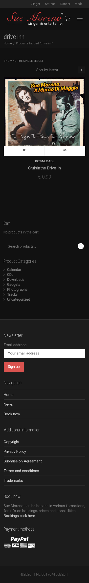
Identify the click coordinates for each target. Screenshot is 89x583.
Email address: (15, 345)
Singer (35, 4)
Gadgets (13, 285)
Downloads (44, 161)
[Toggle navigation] (79, 18)
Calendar (14, 270)
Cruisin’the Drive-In (44, 168)
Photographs (17, 290)
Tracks (12, 294)
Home (8, 43)
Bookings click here (19, 516)
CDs (10, 275)
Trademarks (13, 480)
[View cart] (67, 18)
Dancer (65, 4)
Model (79, 4)
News (8, 404)
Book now (12, 414)
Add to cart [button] (24, 151)
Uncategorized (18, 299)
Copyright (11, 442)
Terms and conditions (21, 471)
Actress (50, 4)
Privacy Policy (15, 451)
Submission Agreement (23, 461)
